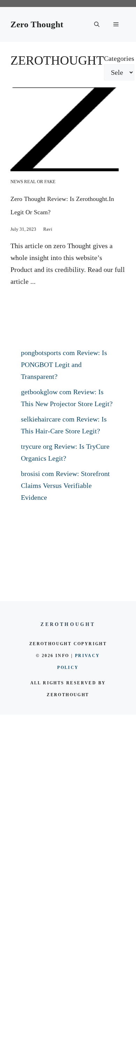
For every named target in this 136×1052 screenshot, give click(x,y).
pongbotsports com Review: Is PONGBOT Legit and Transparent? (64, 364)
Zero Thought (36, 24)
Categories (119, 58)
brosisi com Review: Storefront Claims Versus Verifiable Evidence (65, 485)
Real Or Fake (39, 181)
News (16, 181)
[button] (96, 24)
